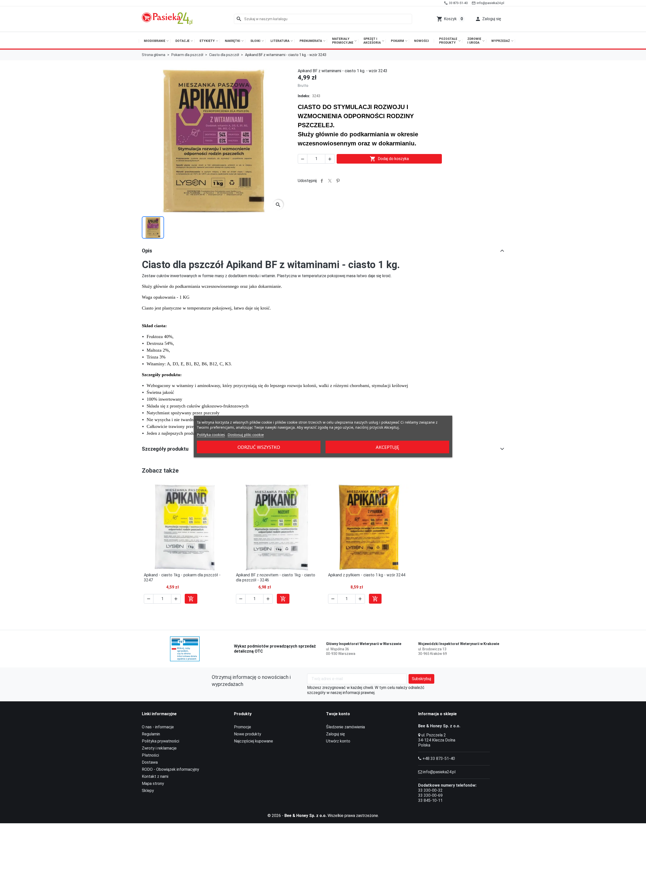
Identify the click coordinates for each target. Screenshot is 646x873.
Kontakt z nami (155, 776)
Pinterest (338, 181)
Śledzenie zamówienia (345, 727)
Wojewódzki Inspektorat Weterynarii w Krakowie (458, 644)
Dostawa (150, 762)
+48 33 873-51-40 (438, 758)
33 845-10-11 (430, 800)
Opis (147, 251)
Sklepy (148, 790)
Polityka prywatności (160, 741)
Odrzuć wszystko (258, 447)
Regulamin (151, 734)
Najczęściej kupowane (253, 741)
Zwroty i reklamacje (159, 748)
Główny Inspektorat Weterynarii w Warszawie (363, 644)
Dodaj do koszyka (389, 159)
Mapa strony (153, 783)
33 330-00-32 (430, 790)
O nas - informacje (158, 727)
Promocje (242, 727)
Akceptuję (387, 447)
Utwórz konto (338, 741)
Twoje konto (338, 713)
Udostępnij (322, 181)
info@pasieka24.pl (439, 771)
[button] (488, 18)
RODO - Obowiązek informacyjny (170, 769)
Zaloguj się (335, 734)
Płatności (150, 755)
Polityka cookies (211, 434)
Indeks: (304, 96)
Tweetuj (330, 181)
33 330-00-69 (430, 795)
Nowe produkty (247, 734)
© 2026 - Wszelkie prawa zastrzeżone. (323, 815)
